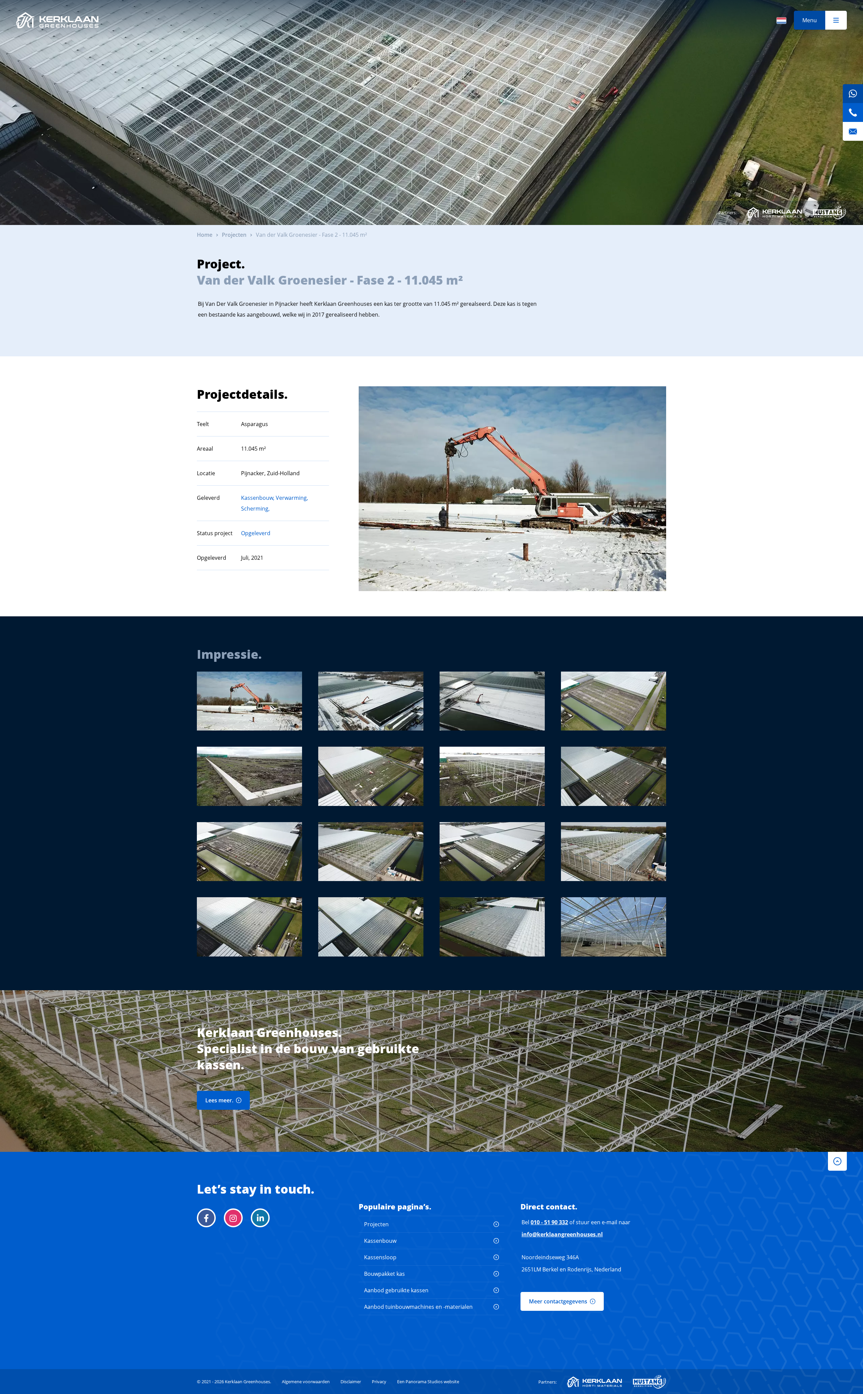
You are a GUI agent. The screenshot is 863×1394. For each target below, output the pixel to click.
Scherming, (255, 508)
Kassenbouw (380, 1240)
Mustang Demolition (829, 212)
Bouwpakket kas (384, 1273)
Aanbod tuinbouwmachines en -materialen (418, 1306)
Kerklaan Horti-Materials (774, 212)
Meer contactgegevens (558, 1301)
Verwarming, (292, 497)
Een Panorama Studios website (428, 1382)
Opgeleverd (255, 533)
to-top (837, 1161)
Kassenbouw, (257, 497)
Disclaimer (350, 1382)
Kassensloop (380, 1257)
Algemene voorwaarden (306, 1382)
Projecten (376, 1224)
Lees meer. (219, 1100)
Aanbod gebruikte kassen (396, 1290)
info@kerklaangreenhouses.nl (562, 1234)
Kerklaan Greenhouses (57, 20)
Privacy (379, 1382)
